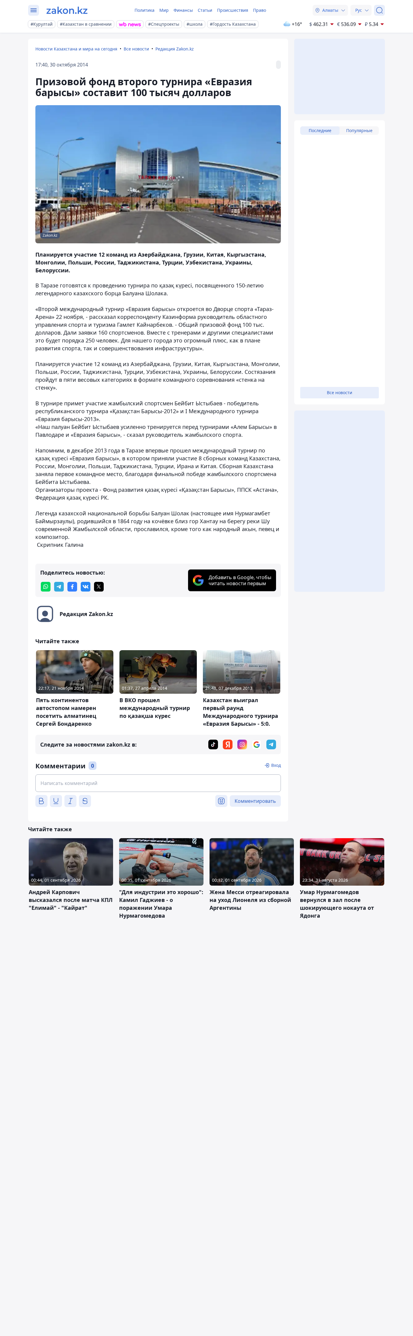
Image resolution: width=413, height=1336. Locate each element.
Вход (276, 765)
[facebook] (72, 586)
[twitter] (98, 586)
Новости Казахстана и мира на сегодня (76, 49)
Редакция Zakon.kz (174, 49)
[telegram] (59, 586)
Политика (144, 10)
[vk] (85, 586)
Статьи (205, 10)
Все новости (136, 49)
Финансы (183, 10)
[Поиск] (379, 10)
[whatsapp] (45, 586)
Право (259, 10)
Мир (164, 10)
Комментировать (255, 801)
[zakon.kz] (67, 10)
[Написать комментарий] (158, 783)
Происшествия (232, 10)
